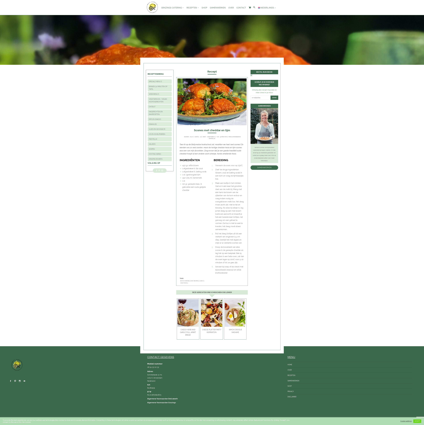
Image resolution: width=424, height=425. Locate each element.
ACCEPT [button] (417, 421)
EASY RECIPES (194, 280)
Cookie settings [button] (406, 421)
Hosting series (155, 154)
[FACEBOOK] (10, 381)
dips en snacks (155, 119)
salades (152, 144)
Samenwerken (218, 8)
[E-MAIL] (24, 381)
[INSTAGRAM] (20, 381)
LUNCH (201, 280)
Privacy (291, 391)
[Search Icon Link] (254, 7)
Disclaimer (292, 397)
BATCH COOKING (184, 280)
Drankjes (153, 124)
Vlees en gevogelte (157, 129)
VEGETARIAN (183, 283)
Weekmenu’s (154, 94)
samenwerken (264, 167)
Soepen (152, 149)
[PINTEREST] (15, 381)
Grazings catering (171, 8)
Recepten (191, 8)
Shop (204, 8)
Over (231, 8)
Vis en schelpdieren (157, 134)
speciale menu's (155, 81)
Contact (241, 8)
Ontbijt (152, 107)
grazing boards (155, 159)
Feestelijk (153, 139)
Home (290, 365)
